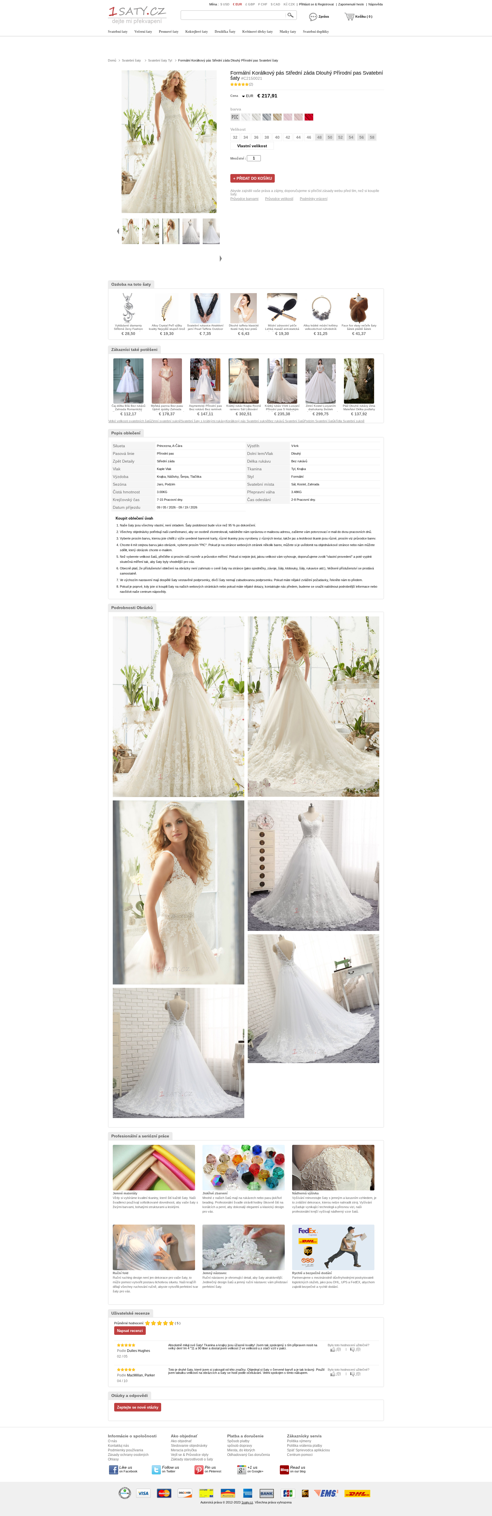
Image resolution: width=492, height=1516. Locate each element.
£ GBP (250, 4)
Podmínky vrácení (313, 199)
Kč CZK (289, 4)
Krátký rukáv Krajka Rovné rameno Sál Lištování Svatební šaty (243, 409)
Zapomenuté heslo (351, 4)
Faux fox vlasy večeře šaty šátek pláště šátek (359, 327)
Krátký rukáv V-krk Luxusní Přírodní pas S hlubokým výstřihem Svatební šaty (282, 409)
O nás (112, 1441)
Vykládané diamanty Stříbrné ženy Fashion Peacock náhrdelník (128, 329)
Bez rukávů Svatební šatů (286, 421)
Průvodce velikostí (279, 199)
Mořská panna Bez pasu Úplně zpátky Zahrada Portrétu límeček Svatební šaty (167, 411)
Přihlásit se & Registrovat (316, 4)
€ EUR (237, 4)
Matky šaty (288, 32)
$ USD (224, 4)
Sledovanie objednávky (189, 1446)
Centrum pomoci (300, 1455)
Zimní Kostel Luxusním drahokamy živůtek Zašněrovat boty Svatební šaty (321, 411)
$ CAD (275, 4)
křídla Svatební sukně (349, 421)
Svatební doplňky (316, 32)
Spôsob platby (238, 1441)
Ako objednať (181, 1441)
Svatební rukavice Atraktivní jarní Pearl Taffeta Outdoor (205, 327)
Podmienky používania (125, 1450)
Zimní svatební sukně (166, 421)
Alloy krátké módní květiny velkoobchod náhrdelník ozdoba (321, 329)
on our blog (298, 1469)
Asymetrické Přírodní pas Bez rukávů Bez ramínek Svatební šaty (205, 409)
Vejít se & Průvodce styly (189, 1455)
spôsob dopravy (239, 1446)
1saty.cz (247, 1502)
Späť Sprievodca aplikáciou (308, 1450)
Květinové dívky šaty (257, 32)
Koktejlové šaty (196, 32)
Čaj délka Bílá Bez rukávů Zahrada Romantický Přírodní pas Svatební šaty (128, 409)
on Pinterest (213, 1469)
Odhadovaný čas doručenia (248, 1455)
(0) (338, 1349)
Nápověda (375, 4)
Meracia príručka (184, 1450)
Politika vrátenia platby (304, 1446)
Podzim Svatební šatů (319, 421)
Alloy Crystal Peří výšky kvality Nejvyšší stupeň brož (167, 327)
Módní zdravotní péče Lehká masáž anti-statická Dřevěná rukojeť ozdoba (282, 329)
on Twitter (170, 1469)
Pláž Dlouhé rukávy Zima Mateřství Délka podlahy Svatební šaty (359, 409)
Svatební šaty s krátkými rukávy (203, 421)
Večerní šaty (143, 32)
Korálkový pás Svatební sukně (247, 421)
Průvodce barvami (244, 199)
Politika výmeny (299, 1441)
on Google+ (255, 1469)
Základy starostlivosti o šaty (192, 1459)
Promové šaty (169, 32)
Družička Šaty (225, 32)
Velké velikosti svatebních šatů (129, 421)
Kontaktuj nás (118, 1446)
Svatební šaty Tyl (160, 60)
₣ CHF (262, 4)
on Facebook (128, 1469)
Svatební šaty (118, 32)
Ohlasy (113, 1459)
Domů (112, 60)
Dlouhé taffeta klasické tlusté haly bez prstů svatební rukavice (244, 329)
